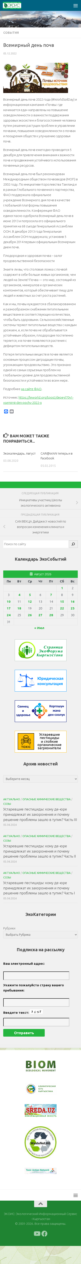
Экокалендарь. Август (19, 453)
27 (40, 615)
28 (51, 615)
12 (30, 601)
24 (9, 615)
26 (30, 615)
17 (9, 608)
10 (9, 601)
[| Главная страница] (15, 5)
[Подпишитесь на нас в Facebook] (44, 1252)
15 (62, 601)
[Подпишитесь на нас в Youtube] (37, 1252)
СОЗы (7, 803)
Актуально (11, 799)
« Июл (39, 628)
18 (19, 608)
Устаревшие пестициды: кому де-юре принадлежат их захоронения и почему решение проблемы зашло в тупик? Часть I (39, 888)
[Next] (47, 1092)
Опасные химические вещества (46, 799)
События (11, 32)
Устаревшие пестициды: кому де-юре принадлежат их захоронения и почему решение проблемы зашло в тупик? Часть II (39, 851)
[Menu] (75, 5)
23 (73, 608)
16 (73, 601)
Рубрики (9, 928)
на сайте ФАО (31, 389)
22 (62, 608)
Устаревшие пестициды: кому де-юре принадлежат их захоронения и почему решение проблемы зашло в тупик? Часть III (40, 814)
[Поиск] (73, 544)
